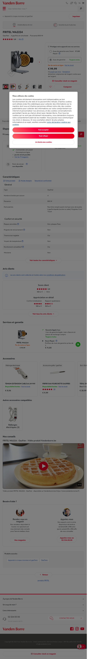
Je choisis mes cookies (43, 142)
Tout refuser (43, 136)
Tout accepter (43, 130)
